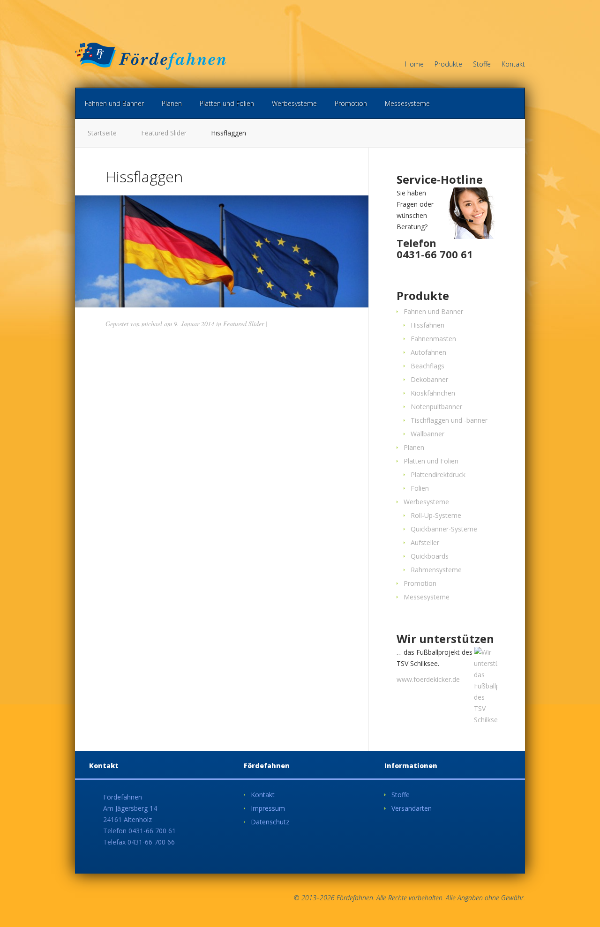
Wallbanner (427, 433)
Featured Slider (164, 132)
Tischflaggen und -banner (449, 420)
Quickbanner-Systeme (444, 528)
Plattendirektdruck (438, 474)
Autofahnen (428, 352)
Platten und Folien (227, 103)
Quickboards (430, 556)
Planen (172, 103)
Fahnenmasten (433, 338)
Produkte (448, 64)
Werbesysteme (294, 103)
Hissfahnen (427, 325)
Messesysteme (407, 103)
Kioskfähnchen (433, 393)
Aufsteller (425, 542)
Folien (420, 488)
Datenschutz (270, 821)
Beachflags (427, 365)
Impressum (268, 808)
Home (414, 64)
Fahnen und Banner (114, 103)
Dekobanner (429, 379)
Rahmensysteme (436, 569)
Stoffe (482, 64)
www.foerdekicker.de (428, 679)
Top (578, 905)
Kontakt (513, 64)
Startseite (102, 132)
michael (152, 323)
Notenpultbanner (436, 406)
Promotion (351, 103)
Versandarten (411, 808)
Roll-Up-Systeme (436, 515)
